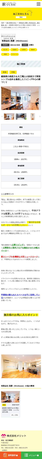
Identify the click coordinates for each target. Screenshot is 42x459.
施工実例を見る (11, 23)
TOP (2, 23)
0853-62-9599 (15, 45)
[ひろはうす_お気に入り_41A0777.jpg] (21, 377)
